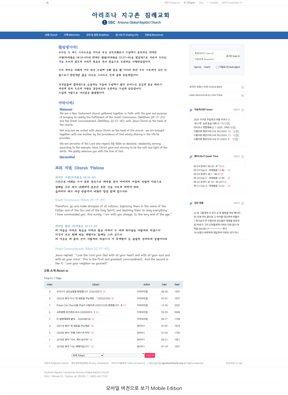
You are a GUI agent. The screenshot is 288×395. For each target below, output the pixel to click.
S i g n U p (197, 67)
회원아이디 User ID (204, 53)
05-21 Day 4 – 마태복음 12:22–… (210, 186)
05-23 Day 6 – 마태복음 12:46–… (210, 170)
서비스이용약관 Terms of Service (128, 363)
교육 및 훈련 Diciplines (97, 35)
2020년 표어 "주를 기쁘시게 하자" (74, 333)
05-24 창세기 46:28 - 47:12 (208, 166)
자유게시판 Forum (203, 109)
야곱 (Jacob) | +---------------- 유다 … (212, 229)
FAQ (201, 3)
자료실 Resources (154, 35)
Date (164, 284)
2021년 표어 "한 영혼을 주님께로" (74, 326)
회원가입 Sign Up (172, 3)
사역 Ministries (72, 35)
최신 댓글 (198, 203)
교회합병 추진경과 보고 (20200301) (76, 312)
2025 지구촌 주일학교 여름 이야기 (210, 119)
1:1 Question (212, 3)
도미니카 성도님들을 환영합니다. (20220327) (79, 291)
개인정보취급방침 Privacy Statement (90, 363)
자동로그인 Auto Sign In (229, 67)
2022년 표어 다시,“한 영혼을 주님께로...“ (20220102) (84, 298)
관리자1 (141, 326)
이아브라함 (142, 291)
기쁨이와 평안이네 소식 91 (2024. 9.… (213, 139)
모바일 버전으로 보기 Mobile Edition (144, 388)
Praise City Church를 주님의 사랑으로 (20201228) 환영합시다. (89, 305)
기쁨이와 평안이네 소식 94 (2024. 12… (213, 131)
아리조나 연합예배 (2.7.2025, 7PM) (211, 127)
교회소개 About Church (56, 363)
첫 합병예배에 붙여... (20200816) (74, 319)
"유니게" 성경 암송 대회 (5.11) (209, 123)
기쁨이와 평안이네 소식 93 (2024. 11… (213, 135)
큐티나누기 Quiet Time (206, 156)
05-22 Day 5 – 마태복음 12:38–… (210, 178)
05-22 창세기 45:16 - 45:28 (209, 182)
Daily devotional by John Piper (206, 95)
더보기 (236, 110)
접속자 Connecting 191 (232, 3)
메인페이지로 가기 (48, 2)
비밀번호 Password (204, 59)
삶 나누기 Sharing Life (127, 35)
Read (177, 284)
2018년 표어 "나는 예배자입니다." (74, 346)
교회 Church (51, 35)
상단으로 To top (234, 363)
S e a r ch (207, 67)
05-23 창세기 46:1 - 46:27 (207, 174)
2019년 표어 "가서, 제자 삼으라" (73, 340)
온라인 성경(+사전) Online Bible (205, 87)
